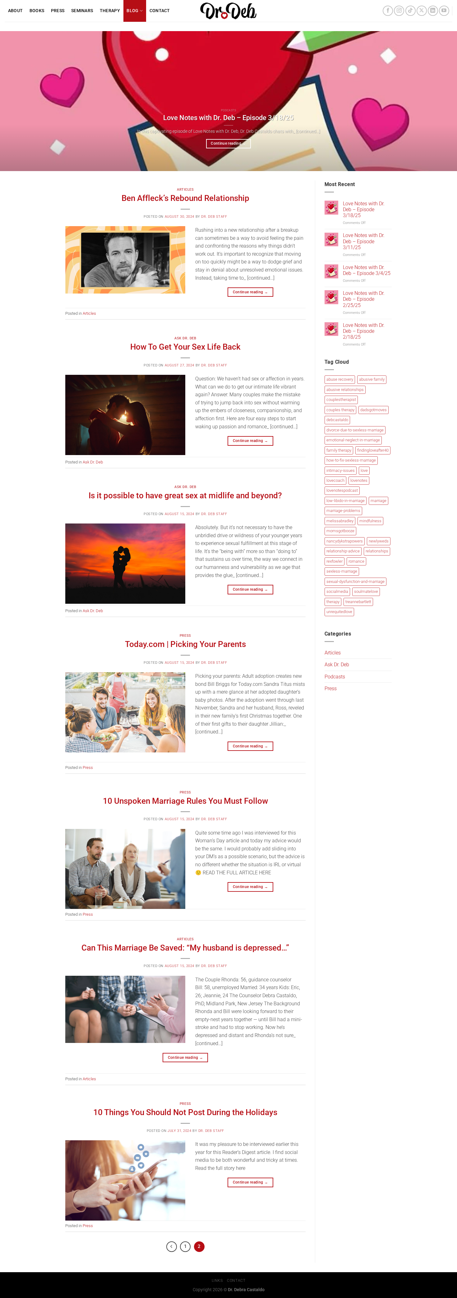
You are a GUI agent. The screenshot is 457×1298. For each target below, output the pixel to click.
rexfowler (334, 561)
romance (356, 561)
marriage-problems (343, 511)
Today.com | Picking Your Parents (185, 644)
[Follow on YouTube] (444, 11)
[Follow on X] (422, 11)
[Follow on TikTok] (410, 11)
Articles (185, 190)
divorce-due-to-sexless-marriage (355, 430)
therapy (332, 601)
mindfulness (370, 521)
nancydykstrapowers (344, 541)
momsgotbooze (340, 531)
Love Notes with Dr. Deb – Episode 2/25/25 (364, 299)
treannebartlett (358, 601)
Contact (160, 10)
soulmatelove (366, 591)
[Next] (439, 101)
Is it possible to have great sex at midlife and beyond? (185, 495)
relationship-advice (343, 551)
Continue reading (228, 143)
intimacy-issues (340, 470)
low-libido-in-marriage (345, 500)
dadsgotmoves (373, 409)
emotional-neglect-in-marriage (353, 440)
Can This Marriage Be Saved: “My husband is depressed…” (185, 947)
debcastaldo (337, 419)
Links (217, 1280)
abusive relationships (345, 389)
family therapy (338, 450)
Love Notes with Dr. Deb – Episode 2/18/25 (364, 331)
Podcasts (335, 677)
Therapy (110, 10)
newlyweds (379, 541)
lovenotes (358, 480)
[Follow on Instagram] (399, 11)
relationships (377, 551)
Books (37, 10)
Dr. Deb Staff (214, 217)
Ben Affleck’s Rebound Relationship (185, 198)
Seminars (82, 10)
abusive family (372, 379)
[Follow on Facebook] (388, 11)
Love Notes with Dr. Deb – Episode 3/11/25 (364, 241)
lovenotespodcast (342, 490)
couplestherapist (341, 399)
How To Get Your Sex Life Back (185, 346)
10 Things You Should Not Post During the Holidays (185, 1112)
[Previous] (17, 101)
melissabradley (339, 521)
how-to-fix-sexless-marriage (351, 460)
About (15, 10)
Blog (132, 10)
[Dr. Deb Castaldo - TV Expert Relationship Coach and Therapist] (228, 11)
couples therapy (340, 409)
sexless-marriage (341, 571)
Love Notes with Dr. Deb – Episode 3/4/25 (366, 270)
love (364, 470)
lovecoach (335, 480)
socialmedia (337, 591)
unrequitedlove (339, 611)
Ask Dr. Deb (185, 338)
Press (57, 10)
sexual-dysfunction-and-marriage (355, 581)
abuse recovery (339, 379)
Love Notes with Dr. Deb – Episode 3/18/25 (228, 118)
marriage (378, 500)
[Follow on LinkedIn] (433, 11)
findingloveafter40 (373, 450)
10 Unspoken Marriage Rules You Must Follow (185, 801)
